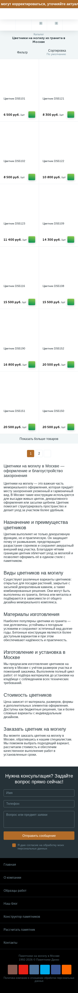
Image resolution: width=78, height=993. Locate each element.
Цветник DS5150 (53, 410)
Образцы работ (15, 890)
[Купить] (31, 114)
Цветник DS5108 (53, 286)
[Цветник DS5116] (19, 266)
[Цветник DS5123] (19, 203)
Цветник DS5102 (14, 161)
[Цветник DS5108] (58, 266)
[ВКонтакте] (34, 969)
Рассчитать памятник (19, 929)
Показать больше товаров (39, 439)
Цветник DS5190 (14, 348)
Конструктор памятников (22, 916)
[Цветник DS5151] (19, 391)
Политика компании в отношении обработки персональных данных (39, 979)
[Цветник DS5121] (58, 78)
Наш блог (11, 903)
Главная (10, 864)
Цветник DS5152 (53, 348)
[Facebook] (56, 969)
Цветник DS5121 (53, 98)
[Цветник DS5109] (58, 203)
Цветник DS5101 (14, 98)
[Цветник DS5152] (58, 328)
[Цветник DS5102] (19, 141)
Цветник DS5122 (53, 161)
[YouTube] (23, 969)
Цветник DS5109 (53, 223)
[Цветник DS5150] (58, 391)
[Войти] (70, 25)
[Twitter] (45, 969)
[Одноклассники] (66, 969)
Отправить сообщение (39, 835)
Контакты (10, 942)
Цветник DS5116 (14, 286)
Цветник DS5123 (14, 223)
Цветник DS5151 (14, 410)
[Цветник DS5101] (19, 78)
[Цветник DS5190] (19, 328)
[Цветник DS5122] (58, 141)
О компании (12, 877)
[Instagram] (12, 969)
